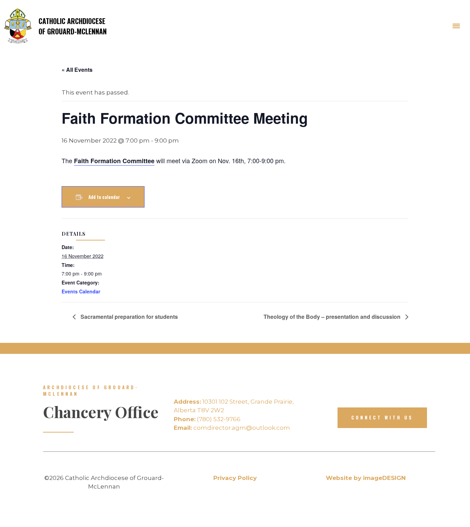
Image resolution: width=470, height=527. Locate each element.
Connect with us (382, 417)
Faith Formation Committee (114, 160)
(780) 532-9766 (207, 419)
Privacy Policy (235, 477)
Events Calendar (81, 291)
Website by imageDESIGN (366, 477)
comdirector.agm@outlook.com (232, 427)
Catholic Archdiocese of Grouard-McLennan (73, 26)
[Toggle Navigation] (456, 26)
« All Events (77, 70)
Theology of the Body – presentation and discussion (333, 317)
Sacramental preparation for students (128, 317)
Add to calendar (104, 196)
